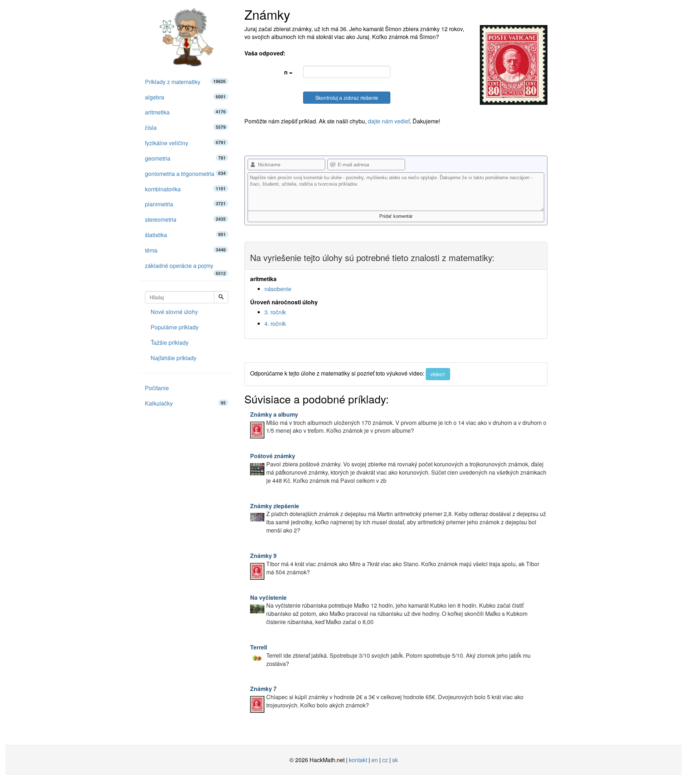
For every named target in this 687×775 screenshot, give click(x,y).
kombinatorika (185, 189)
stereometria (185, 219)
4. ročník (275, 323)
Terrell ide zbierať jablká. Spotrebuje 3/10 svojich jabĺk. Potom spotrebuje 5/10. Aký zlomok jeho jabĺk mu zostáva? (390, 655)
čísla (185, 127)
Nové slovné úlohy (174, 312)
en (374, 760)
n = (288, 72)
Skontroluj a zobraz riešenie (346, 97)
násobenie (277, 289)
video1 (437, 374)
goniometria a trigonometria (185, 174)
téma (185, 250)
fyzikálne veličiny (185, 143)
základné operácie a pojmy (185, 267)
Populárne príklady (175, 327)
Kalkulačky (185, 403)
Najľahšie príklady (173, 358)
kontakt (358, 760)
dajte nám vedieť (389, 121)
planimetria (185, 204)
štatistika (185, 235)
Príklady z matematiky (185, 82)
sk (395, 760)
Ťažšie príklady (170, 342)
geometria (185, 158)
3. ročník (275, 312)
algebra (185, 97)
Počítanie (157, 388)
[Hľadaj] (221, 297)
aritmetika (185, 112)
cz (385, 760)
